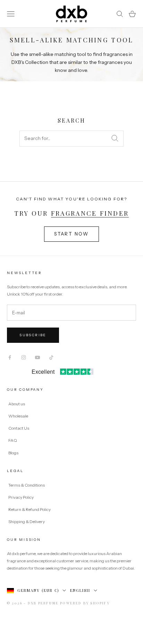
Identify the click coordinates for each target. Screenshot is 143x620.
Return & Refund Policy (29, 509)
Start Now (71, 234)
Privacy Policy (21, 497)
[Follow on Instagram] (23, 357)
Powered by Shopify (85, 603)
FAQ (12, 440)
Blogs (13, 452)
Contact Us (18, 428)
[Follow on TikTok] (51, 357)
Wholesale (18, 416)
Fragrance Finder (90, 213)
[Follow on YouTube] (37, 357)
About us (16, 403)
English (80, 590)
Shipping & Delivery (26, 521)
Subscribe (33, 335)
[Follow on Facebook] (9, 357)
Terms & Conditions (26, 485)
